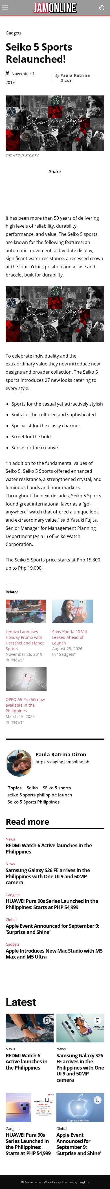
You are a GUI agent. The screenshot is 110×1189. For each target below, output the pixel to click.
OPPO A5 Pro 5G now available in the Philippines (25, 705)
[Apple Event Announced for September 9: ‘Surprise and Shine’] (80, 1107)
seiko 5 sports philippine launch (40, 795)
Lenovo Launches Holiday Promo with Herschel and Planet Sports (25, 640)
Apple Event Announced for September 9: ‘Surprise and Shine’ (52, 928)
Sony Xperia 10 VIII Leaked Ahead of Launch (69, 637)
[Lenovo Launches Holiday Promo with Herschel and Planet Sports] (26, 611)
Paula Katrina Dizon (75, 78)
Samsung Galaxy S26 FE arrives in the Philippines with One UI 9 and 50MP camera (48, 876)
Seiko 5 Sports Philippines (34, 802)
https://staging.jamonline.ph (62, 762)
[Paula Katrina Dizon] (19, 763)
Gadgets (13, 33)
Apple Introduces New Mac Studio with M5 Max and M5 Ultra (54, 953)
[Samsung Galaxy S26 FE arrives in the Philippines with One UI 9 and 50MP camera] (80, 1028)
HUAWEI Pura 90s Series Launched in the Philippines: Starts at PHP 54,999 (52, 904)
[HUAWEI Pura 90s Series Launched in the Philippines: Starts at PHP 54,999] (30, 1107)
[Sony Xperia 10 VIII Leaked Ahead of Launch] (72, 611)
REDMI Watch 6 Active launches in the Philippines (49, 848)
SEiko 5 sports (57, 788)
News (10, 839)
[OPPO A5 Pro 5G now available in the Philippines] (26, 679)
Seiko (32, 788)
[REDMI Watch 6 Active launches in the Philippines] (30, 1028)
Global (11, 919)
